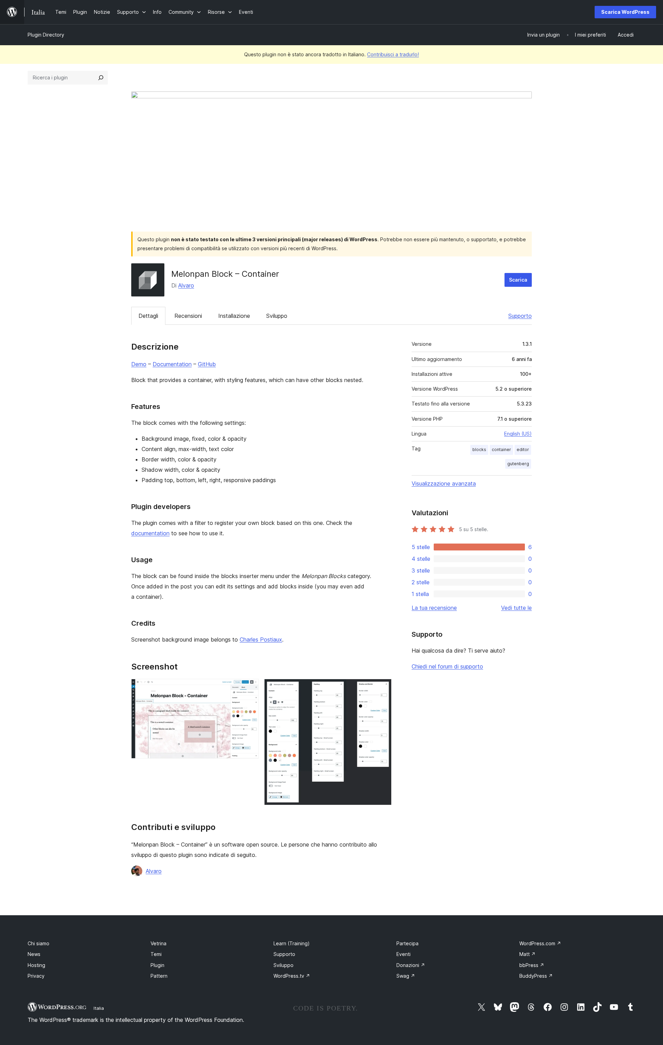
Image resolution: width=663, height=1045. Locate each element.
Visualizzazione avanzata (444, 483)
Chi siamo (38, 943)
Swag (405, 976)
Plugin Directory (46, 35)
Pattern (159, 976)
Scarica (518, 280)
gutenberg (518, 463)
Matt (527, 954)
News (34, 954)
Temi (156, 954)
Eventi (403, 954)
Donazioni (410, 965)
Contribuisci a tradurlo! (393, 54)
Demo (138, 364)
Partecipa (407, 943)
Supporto (520, 315)
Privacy (36, 976)
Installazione (234, 315)
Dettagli (148, 315)
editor (523, 449)
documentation (150, 533)
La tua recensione (434, 607)
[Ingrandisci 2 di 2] (382, 688)
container (501, 449)
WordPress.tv (291, 976)
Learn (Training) (291, 943)
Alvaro (186, 285)
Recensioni (188, 315)
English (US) (518, 434)
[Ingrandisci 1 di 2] (249, 688)
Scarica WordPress (625, 12)
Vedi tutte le (516, 607)
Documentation (172, 364)
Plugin (157, 965)
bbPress (531, 965)
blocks (479, 449)
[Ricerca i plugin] (101, 78)
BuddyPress (536, 976)
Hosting (36, 965)
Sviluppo (276, 315)
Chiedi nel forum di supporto (447, 666)
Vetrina (158, 943)
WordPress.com (540, 943)
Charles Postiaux (261, 639)
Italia (99, 1008)
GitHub (207, 364)
